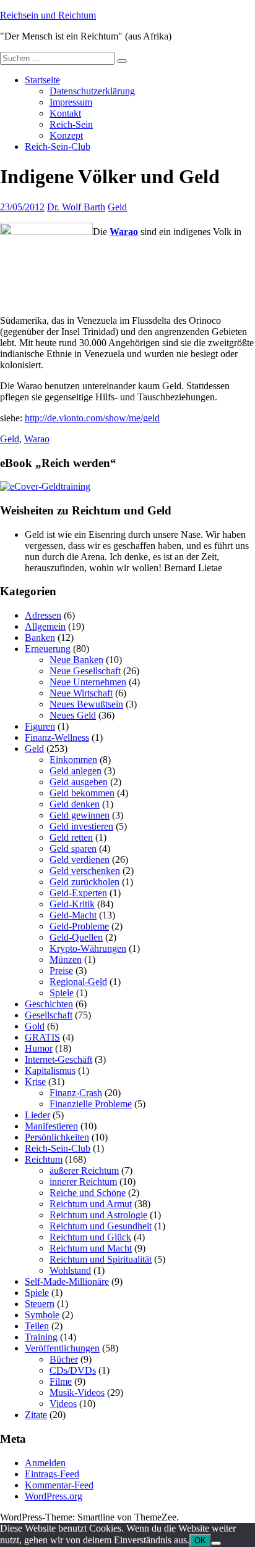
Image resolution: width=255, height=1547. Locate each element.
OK (200, 1540)
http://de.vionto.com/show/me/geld (92, 418)
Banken (40, 637)
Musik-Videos (77, 1392)
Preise (61, 970)
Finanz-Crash (76, 1092)
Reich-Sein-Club (57, 146)
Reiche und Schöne (88, 1192)
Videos (63, 1403)
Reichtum (44, 1159)
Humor (39, 1048)
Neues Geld (73, 715)
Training (41, 1337)
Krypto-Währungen (88, 948)
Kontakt (65, 113)
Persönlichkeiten (57, 1137)
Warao (124, 231)
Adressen (43, 615)
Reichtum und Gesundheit (101, 1226)
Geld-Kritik (72, 904)
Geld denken (75, 804)
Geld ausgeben (79, 782)
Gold (35, 1026)
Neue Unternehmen (88, 682)
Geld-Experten (78, 893)
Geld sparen (73, 848)
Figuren (40, 726)
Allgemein (45, 626)
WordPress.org (53, 1496)
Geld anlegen (76, 770)
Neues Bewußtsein (86, 704)
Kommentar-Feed (59, 1485)
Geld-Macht (73, 915)
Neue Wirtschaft (81, 693)
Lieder (37, 1115)
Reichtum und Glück (90, 1237)
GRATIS (42, 1037)
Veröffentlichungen (62, 1348)
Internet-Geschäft (58, 1059)
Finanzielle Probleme (91, 1104)
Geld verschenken (85, 870)
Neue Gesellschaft (85, 671)
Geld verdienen (80, 859)
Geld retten (71, 837)
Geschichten (49, 1004)
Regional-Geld (78, 981)
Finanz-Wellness (57, 737)
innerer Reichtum (83, 1181)
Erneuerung (48, 648)
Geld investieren (81, 826)
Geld (117, 207)
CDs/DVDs (73, 1370)
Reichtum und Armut (91, 1203)
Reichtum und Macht (91, 1248)
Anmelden (45, 1463)
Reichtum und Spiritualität (101, 1259)
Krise (35, 1081)
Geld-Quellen (76, 937)
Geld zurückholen (84, 882)
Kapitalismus (50, 1070)
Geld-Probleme (79, 926)
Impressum (71, 102)
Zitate (36, 1414)
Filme (61, 1381)
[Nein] (216, 1543)
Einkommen (73, 759)
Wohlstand (70, 1270)
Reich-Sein (71, 124)
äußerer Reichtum (84, 1170)
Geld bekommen (82, 793)
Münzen (66, 959)
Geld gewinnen (80, 815)
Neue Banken (76, 659)
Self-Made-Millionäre (67, 1281)
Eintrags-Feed (52, 1474)
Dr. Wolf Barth (76, 207)
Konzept (66, 135)
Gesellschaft (48, 1015)
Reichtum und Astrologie (98, 1215)
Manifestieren (51, 1126)
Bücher (64, 1359)
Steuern (39, 1303)
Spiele (62, 993)
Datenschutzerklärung (92, 91)
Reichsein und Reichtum (48, 15)
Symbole (42, 1315)
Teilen (37, 1326)
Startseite (42, 80)
